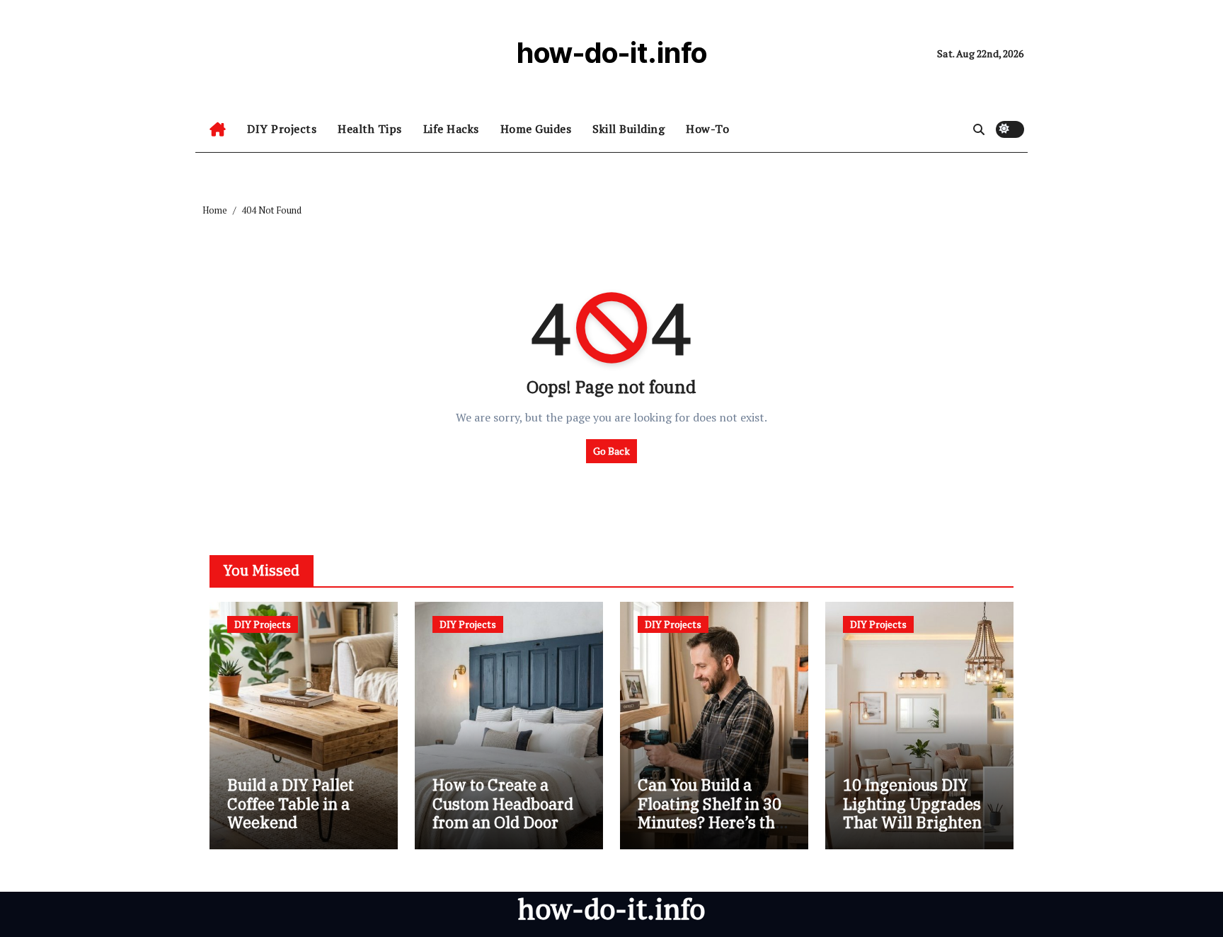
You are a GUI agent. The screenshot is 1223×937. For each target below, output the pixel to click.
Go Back (611, 451)
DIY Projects (281, 128)
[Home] (217, 129)
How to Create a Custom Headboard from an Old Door (502, 803)
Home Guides (536, 128)
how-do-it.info (612, 52)
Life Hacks (451, 128)
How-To (707, 128)
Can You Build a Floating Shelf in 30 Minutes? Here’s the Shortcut (710, 812)
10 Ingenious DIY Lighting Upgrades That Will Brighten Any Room (912, 812)
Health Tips (370, 128)
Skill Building (628, 128)
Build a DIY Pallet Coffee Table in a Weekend (290, 803)
